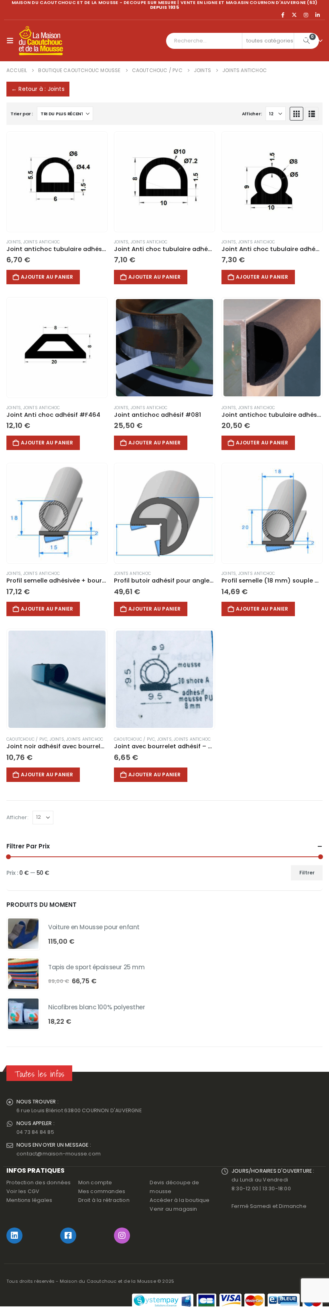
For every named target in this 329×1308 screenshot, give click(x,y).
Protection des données (38, 1182)
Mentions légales (29, 1200)
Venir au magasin (173, 1209)
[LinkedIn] (317, 15)
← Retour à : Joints (38, 89)
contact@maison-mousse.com (58, 1153)
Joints (13, 242)
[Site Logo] (41, 41)
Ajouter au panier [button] (47, 276)
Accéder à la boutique (179, 1200)
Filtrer (307, 872)
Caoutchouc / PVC (26, 739)
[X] (294, 15)
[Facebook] (283, 15)
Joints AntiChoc (41, 242)
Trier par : (21, 114)
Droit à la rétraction (104, 1200)
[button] (11, 41)
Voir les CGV (22, 1191)
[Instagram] (306, 15)
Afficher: (252, 114)
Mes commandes (102, 1191)
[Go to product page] (57, 181)
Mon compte (95, 1182)
